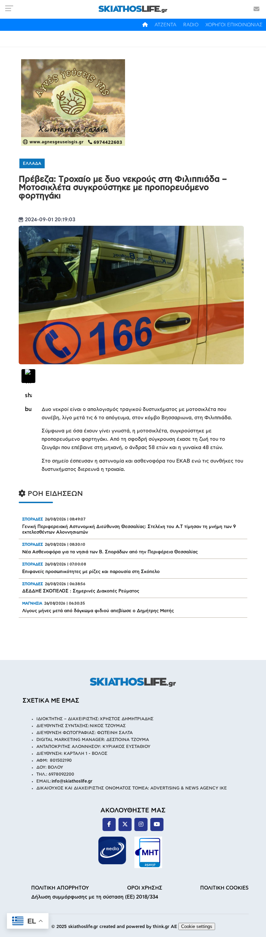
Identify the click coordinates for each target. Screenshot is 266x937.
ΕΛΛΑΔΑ (32, 163)
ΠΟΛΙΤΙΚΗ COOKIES (224, 888)
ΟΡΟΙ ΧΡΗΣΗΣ (144, 888)
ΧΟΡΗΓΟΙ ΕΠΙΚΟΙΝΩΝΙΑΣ (234, 25)
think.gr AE (165, 927)
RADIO (190, 25)
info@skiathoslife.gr (72, 781)
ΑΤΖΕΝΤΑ (165, 25)
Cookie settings (196, 926)
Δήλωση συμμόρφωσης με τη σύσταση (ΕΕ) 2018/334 (94, 897)
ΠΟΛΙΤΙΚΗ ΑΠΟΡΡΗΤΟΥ (60, 888)
